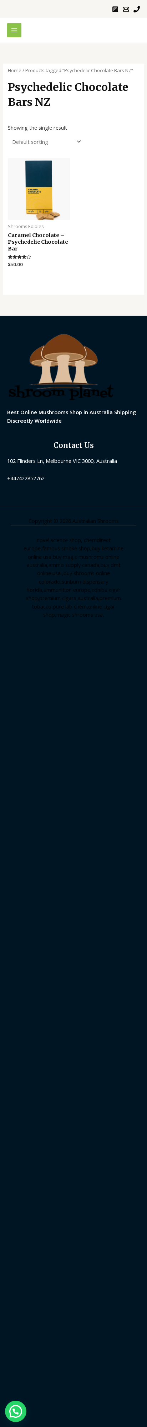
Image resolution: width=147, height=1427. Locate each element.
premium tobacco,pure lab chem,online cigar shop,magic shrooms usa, (76, 606)
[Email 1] (126, 9)
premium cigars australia (68, 597)
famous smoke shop (66, 548)
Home (14, 70)
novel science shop (59, 540)
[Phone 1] (136, 9)
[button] (15, 1411)
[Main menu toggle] (14, 30)
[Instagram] (115, 9)
